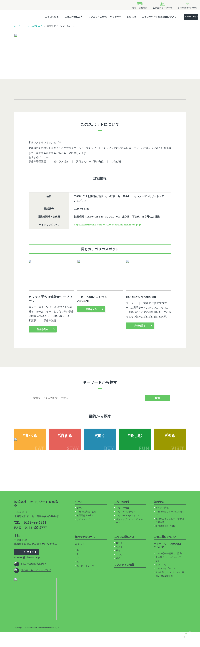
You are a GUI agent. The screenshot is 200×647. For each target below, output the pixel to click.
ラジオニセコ (162, 564)
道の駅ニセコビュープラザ (36, 570)
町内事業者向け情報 (165, 526)
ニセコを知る (52, 16)
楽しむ (119, 554)
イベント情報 (162, 507)
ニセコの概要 (122, 507)
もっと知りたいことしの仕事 (169, 572)
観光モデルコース (85, 536)
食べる (119, 542)
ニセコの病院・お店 (86, 511)
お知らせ (131, 16)
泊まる (119, 546)
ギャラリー (116, 16)
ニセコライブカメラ (165, 568)
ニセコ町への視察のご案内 (168, 553)
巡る (118, 558)
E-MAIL (29, 552)
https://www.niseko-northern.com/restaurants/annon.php (107, 224)
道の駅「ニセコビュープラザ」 (168, 559)
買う (118, 550)
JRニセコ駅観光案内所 (33, 563)
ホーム (17, 26)
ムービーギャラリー (86, 566)
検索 (157, 398)
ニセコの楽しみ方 (74, 16)
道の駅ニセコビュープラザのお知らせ (169, 520)
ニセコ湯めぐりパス (165, 536)
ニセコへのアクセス (126, 511)
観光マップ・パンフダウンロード (130, 521)
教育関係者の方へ (85, 515)
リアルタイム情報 (98, 16)
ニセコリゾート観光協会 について (167, 546)
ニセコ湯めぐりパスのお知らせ (169, 513)
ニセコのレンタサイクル (128, 515)
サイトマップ (83, 519)
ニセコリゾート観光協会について (159, 16)
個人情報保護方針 (164, 576)
